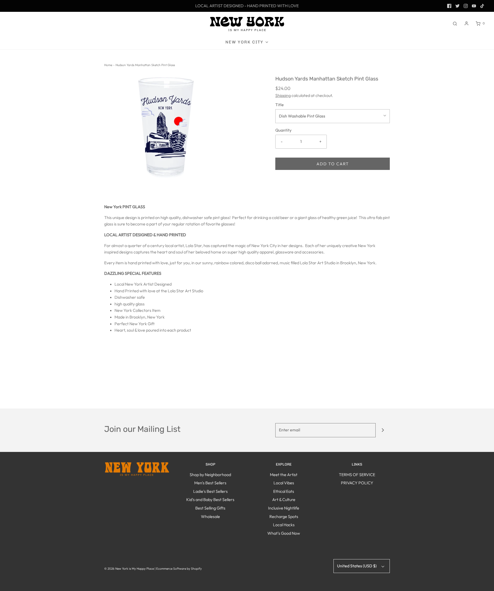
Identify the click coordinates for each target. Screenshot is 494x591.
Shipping (283, 95)
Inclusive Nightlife (283, 508)
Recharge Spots (283, 516)
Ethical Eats (283, 491)
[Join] (383, 430)
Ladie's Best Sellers (210, 491)
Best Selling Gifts (210, 508)
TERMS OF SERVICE (357, 474)
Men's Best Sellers (210, 482)
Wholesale (210, 516)
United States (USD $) (357, 565)
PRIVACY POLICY (357, 482)
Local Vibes (284, 482)
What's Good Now (283, 533)
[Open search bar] (455, 23)
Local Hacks (284, 524)
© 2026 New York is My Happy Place (129, 568)
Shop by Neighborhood (210, 474)
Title (279, 104)
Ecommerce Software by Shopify (179, 568)
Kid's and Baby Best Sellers (210, 499)
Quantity (283, 130)
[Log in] (466, 23)
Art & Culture (283, 499)
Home (108, 65)
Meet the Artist (283, 474)
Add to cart (332, 163)
